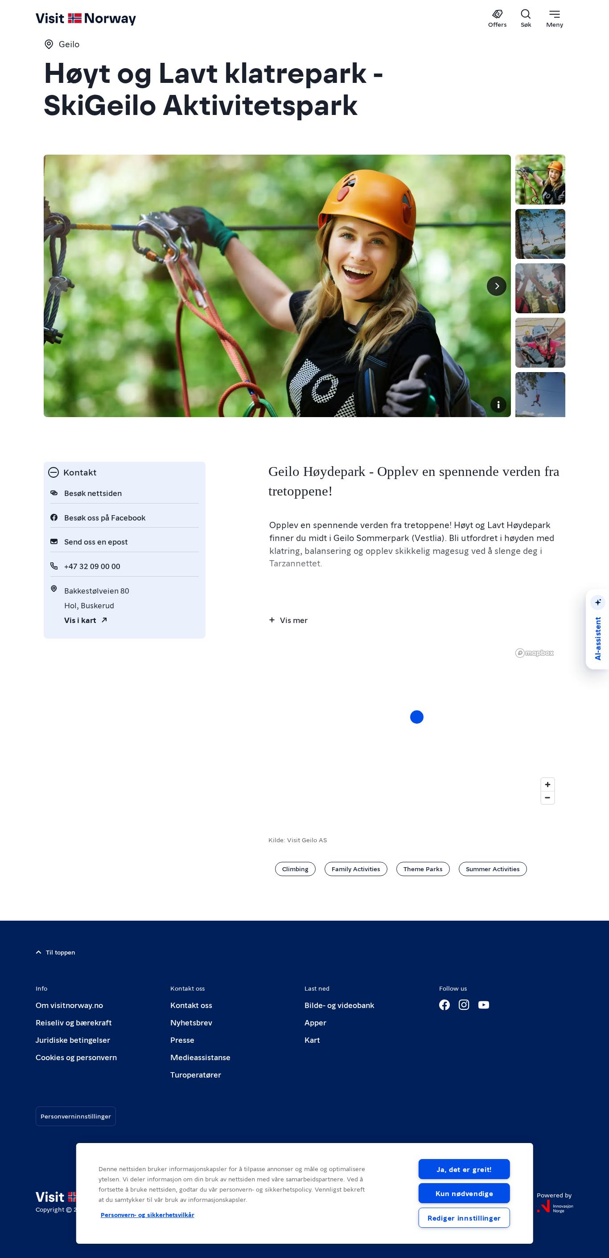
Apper (315, 1022)
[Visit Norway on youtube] (483, 1005)
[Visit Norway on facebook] (444, 1005)
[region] (304, 1193)
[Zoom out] (547, 797)
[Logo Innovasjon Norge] (555, 1206)
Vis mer (294, 620)
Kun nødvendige (465, 1193)
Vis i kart (80, 620)
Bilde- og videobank (339, 1005)
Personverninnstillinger (76, 1116)
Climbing (295, 869)
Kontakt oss (191, 1005)
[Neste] (496, 286)
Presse (182, 1039)
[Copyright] (498, 405)
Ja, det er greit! (464, 1169)
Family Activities (356, 869)
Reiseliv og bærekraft (74, 1022)
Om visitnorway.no (69, 1005)
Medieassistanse (200, 1057)
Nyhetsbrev (191, 1022)
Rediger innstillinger (464, 1217)
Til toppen (60, 952)
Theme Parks (423, 869)
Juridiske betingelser (73, 1039)
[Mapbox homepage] (534, 653)
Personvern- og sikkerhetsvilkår (147, 1214)
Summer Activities (493, 869)
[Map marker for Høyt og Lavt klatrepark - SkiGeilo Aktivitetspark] (417, 717)
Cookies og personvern (76, 1057)
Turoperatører (195, 1074)
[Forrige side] (58, 286)
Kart (312, 1039)
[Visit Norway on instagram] (464, 1005)
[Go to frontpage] (100, 19)
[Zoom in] (547, 784)
